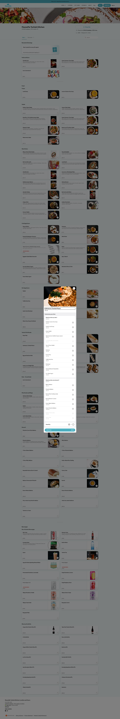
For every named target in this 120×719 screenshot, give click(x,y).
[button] (60, 296)
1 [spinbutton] (71, 424)
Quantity (48, 424)
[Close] (74, 288)
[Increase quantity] (73, 424)
